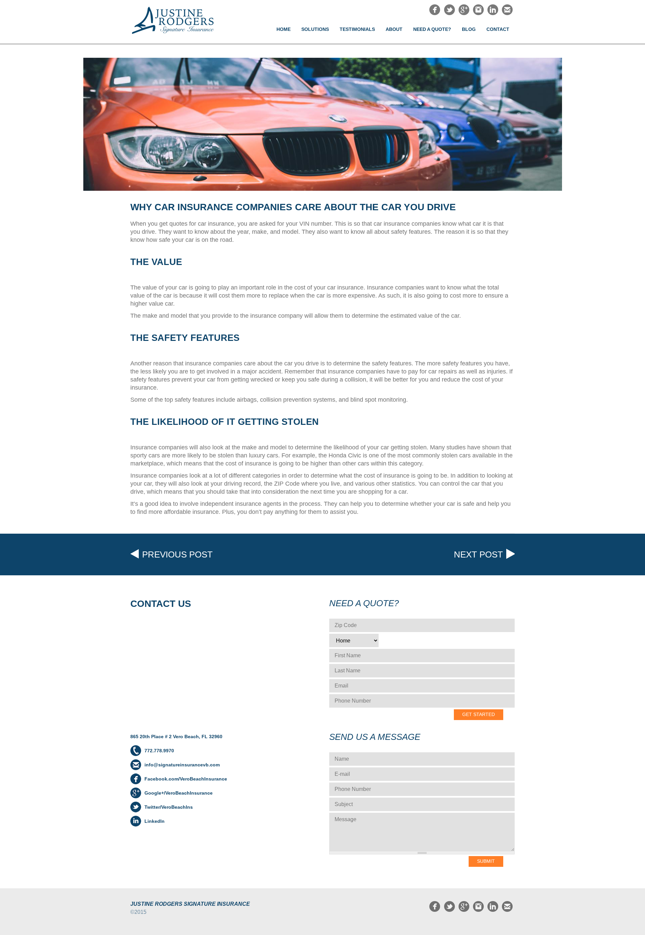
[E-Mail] (507, 13)
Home (283, 29)
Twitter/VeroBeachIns (168, 807)
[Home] (178, 20)
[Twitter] (449, 13)
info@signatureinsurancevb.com (182, 764)
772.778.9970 (159, 750)
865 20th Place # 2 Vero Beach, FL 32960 (176, 736)
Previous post (177, 554)
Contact (497, 29)
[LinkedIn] (492, 13)
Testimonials (357, 29)
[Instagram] (478, 13)
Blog (469, 29)
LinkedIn (154, 821)
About (394, 29)
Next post (478, 554)
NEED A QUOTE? (432, 29)
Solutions (315, 29)
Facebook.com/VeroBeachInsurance (185, 779)
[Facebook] (434, 13)
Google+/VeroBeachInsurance (178, 793)
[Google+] (464, 13)
